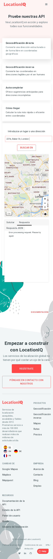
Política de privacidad (12, 545)
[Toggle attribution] (45, 214)
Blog (35, 480)
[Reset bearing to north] (45, 207)
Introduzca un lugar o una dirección (26, 131)
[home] (14, 4)
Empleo (37, 485)
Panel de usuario (11, 515)
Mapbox (6, 474)
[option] (7, 451)
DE (20, 451)
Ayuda (5, 521)
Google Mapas (10, 469)
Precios (37, 434)
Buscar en (26, 147)
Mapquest (7, 480)
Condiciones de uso (33, 545)
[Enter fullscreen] (45, 193)
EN (10, 451)
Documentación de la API (13, 503)
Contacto (38, 474)
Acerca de (38, 469)
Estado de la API (11, 510)
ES (10, 447)
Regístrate (26, 368)
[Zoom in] (45, 199)
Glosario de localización (15, 526)
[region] (26, 185)
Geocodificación (42, 408)
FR (10, 456)
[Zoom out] (45, 203)
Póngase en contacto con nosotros (26, 382)
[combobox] (7, 447)
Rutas (36, 429)
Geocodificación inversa (42, 416)
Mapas (37, 423)
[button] (46, 4)
